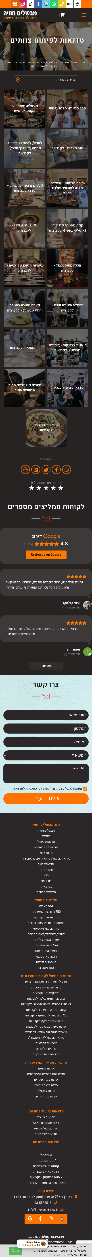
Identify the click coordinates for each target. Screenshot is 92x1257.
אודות (46, 836)
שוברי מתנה (46, 869)
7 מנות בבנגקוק (46, 1160)
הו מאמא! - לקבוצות (46, 1171)
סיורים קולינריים (46, 1048)
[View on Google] (87, 605)
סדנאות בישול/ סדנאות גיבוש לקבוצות (46, 858)
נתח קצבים (46, 906)
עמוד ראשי (79, 62)
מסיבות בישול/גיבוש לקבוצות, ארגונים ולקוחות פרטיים (38, 62)
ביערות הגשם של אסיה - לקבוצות (46, 1032)
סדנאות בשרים (46, 1117)
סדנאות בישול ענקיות (46, 1054)
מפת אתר (46, 886)
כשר (69, 3)
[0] (62, 15)
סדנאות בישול (46, 841)
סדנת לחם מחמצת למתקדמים (46, 1074)
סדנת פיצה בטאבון (46, 1085)
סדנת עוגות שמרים (46, 1079)
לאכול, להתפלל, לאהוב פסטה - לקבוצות (46, 1004)
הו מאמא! (46, 1154)
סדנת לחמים (46, 1068)
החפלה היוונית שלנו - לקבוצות (46, 998)
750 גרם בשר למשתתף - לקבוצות (46, 1015)
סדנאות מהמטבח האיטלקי (46, 1122)
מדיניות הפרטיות (60, 1255)
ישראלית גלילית (46, 962)
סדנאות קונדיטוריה (46, 847)
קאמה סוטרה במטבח (46, 1166)
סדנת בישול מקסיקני (46, 928)
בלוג (46, 875)
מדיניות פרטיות (46, 892)
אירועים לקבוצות (46, 1043)
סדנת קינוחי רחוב (46, 1096)
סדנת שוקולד (46, 1090)
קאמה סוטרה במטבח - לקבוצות (46, 1182)
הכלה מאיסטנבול (46, 956)
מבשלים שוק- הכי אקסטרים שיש (46, 982)
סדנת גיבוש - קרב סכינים (46, 987)
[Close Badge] (47, 1240)
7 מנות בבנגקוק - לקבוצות (46, 1177)
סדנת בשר (46, 853)
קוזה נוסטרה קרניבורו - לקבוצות (46, 1009)
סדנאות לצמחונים (46, 1134)
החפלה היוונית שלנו (46, 951)
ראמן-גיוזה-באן (46, 967)
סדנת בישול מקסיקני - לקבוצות (46, 1026)
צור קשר (46, 881)
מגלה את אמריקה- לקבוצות (46, 1021)
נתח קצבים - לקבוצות (46, 993)
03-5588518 (43, 1203)
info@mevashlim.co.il (43, 1209)
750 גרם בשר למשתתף (46, 911)
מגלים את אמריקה (46, 945)
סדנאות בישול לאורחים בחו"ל (46, 1037)
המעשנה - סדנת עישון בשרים (46, 923)
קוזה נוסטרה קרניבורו (46, 917)
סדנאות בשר (46, 864)
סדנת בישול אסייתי (46, 1128)
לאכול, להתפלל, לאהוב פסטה (46, 934)
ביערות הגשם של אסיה (46, 939)
